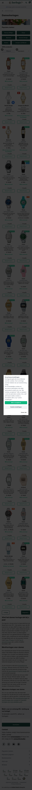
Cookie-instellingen (16, 407)
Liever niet (24, 412)
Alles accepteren (16, 403)
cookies (12, 381)
